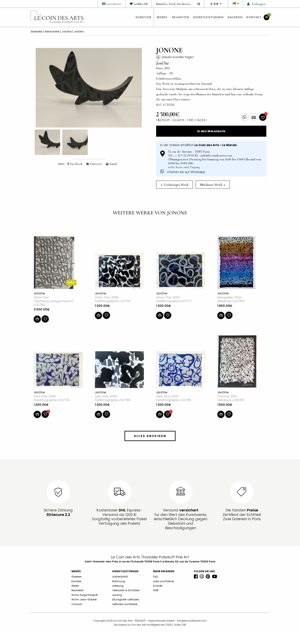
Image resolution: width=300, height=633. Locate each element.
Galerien (235, 17)
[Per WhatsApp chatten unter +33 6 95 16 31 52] (244, 117)
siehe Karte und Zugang (184, 167)
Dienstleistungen (208, 17)
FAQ (155, 576)
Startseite (36, 31)
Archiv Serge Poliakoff (84, 595)
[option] (89, 87)
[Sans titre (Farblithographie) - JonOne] (58, 371)
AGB (155, 590)
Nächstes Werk (211, 184)
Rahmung (118, 581)
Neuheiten (180, 17)
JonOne (66, 31)
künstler (143, 17)
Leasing (117, 595)
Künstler (76, 581)
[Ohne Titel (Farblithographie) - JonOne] (119, 272)
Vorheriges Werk (176, 184)
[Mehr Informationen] (253, 117)
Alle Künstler (52, 31)
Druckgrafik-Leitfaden (125, 599)
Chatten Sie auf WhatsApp (185, 172)
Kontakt (254, 17)
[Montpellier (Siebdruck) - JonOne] (236, 263)
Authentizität (120, 576)
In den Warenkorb (211, 131)
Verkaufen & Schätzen (126, 590)
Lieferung (117, 586)
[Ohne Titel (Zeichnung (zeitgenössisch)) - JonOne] (54, 263)
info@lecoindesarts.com (192, 620)
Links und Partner (163, 581)
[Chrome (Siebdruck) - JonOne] (237, 362)
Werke (162, 17)
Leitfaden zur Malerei (124, 604)
